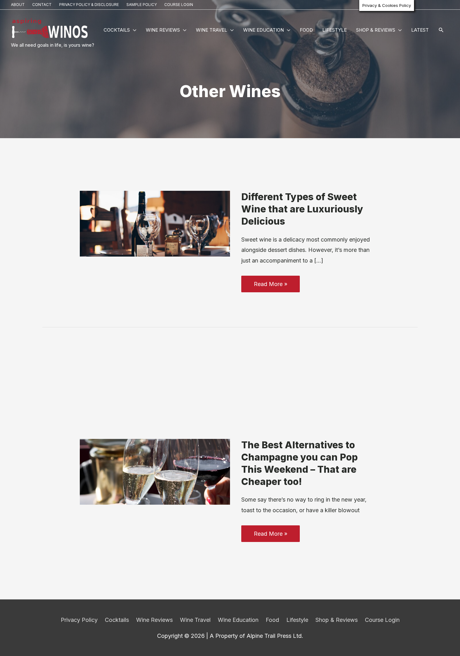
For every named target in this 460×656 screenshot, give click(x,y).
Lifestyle (334, 30)
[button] (441, 30)
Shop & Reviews (375, 30)
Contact (42, 4)
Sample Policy (141, 4)
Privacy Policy (79, 620)
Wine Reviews (163, 30)
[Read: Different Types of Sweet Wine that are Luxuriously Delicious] (155, 223)
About (18, 4)
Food (306, 30)
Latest (420, 30)
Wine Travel (211, 30)
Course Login (178, 4)
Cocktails (117, 30)
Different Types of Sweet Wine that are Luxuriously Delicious (302, 209)
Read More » (270, 286)
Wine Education (263, 30)
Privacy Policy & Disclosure (89, 4)
